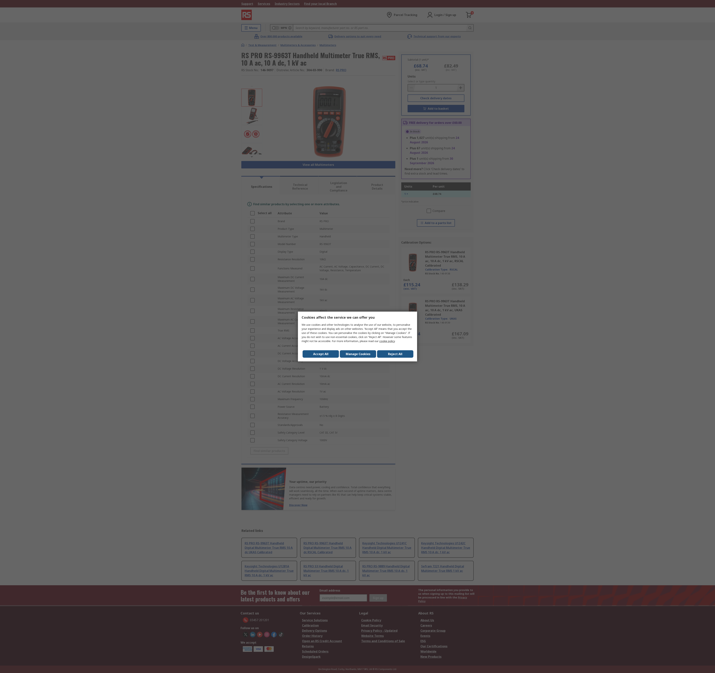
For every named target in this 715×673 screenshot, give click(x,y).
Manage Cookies (358, 354)
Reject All (395, 354)
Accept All (320, 354)
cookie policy (387, 341)
